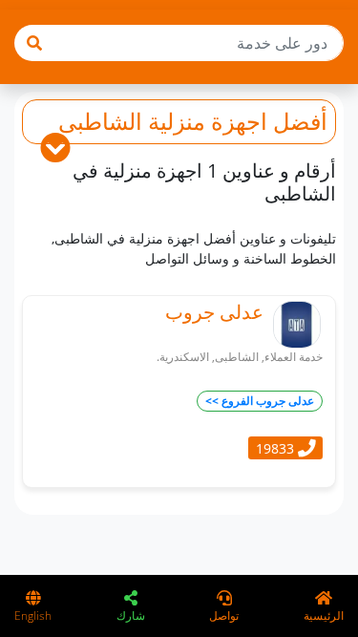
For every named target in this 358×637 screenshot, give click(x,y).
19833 (277, 447)
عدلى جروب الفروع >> (259, 401)
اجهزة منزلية (207, 121)
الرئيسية (324, 615)
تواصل (224, 615)
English (33, 615)
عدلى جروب (214, 312)
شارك (130, 615)
